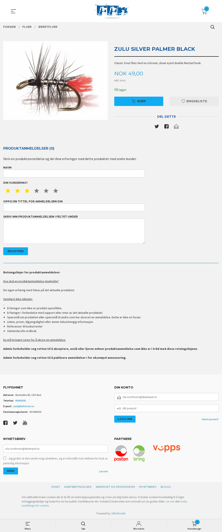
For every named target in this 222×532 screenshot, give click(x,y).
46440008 (20, 400)
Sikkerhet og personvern (115, 486)
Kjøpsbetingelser (77, 486)
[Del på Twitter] (157, 127)
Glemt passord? (210, 419)
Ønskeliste (196, 101)
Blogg (166, 486)
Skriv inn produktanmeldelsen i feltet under (40, 216)
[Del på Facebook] (166, 127)
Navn (7, 167)
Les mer (103, 471)
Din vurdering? (15, 182)
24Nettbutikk (118, 513)
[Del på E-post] (176, 127)
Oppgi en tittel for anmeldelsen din (33, 201)
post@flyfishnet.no (23, 406)
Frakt (55, 486)
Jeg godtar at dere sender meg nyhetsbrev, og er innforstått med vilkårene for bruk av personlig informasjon (55, 461)
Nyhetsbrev (148, 486)
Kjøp (141, 101)
